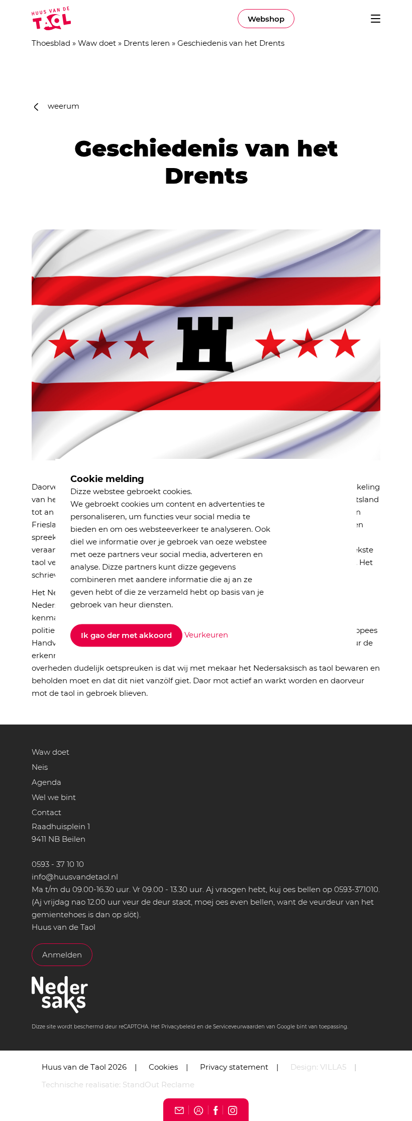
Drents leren (147, 43)
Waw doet (97, 43)
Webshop (266, 19)
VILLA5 (333, 1067)
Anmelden (62, 954)
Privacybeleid (178, 1026)
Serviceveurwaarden (239, 1026)
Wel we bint (54, 797)
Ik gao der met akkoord (126, 635)
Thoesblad (51, 43)
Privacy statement (234, 1067)
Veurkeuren (206, 634)
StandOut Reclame (158, 1084)
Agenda (46, 782)
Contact (46, 812)
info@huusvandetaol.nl (75, 877)
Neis (40, 767)
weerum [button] (62, 106)
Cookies (163, 1067)
